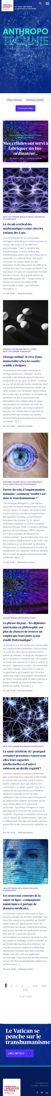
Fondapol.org (42, 1083)
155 (43, 986)
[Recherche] (40, 3)
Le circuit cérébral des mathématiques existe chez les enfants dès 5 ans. (23, 228)
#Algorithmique (14, 100)
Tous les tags (25, 108)
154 (35, 986)
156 (25, 990)
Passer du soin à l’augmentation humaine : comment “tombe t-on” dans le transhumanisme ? (25, 494)
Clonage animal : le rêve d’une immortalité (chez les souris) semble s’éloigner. (22, 361)
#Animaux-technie (34, 100)
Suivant (25, 996)
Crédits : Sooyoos (39, 1086)
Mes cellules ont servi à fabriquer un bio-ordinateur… (25, 148)
